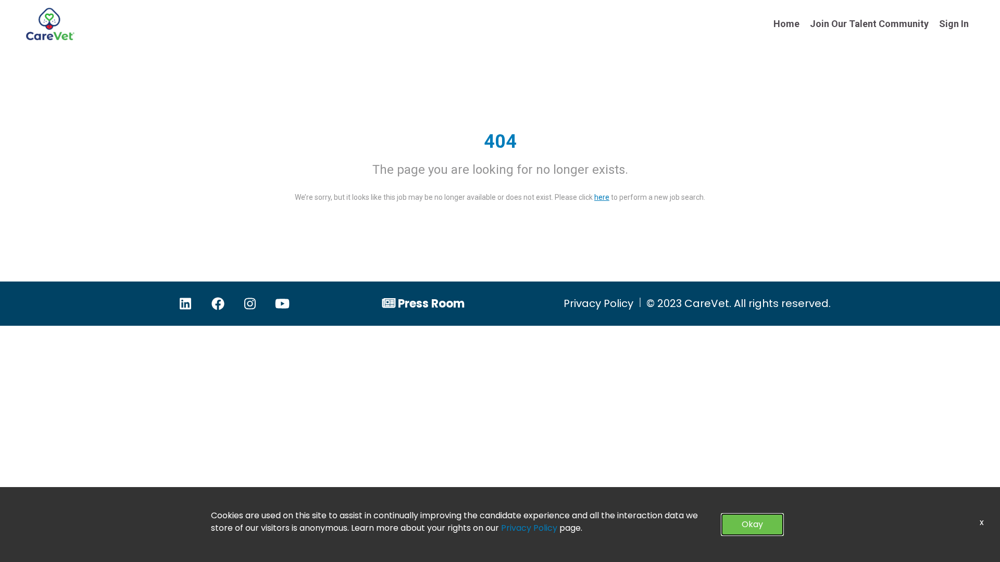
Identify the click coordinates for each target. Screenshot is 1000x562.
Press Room (431, 304)
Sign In (954, 23)
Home (786, 23)
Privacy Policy (598, 303)
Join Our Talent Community (869, 23)
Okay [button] (752, 524)
